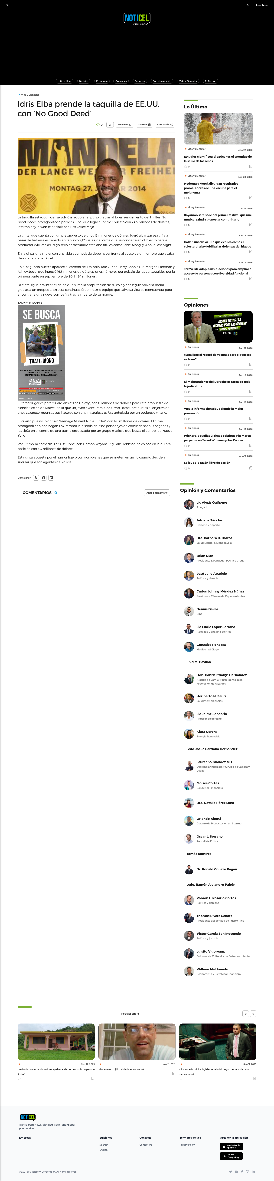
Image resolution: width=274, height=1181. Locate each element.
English (103, 1149)
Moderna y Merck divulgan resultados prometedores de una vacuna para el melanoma (211, 188)
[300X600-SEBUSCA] (96, 353)
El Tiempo (210, 81)
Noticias (83, 81)
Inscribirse (262, 5)
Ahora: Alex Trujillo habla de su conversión (41, 1069)
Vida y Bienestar (188, 81)
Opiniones (121, 81)
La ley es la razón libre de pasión (207, 462)
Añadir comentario (157, 492)
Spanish (103, 1144)
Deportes (140, 81)
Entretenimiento (162, 81)
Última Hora (64, 81)
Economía (102, 81)
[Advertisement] (137, 50)
